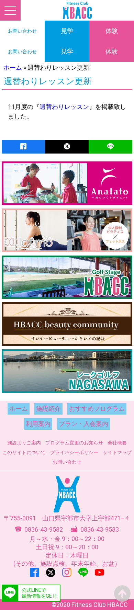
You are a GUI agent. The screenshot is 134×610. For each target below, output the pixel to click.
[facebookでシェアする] (23, 147)
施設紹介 (48, 408)
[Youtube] (99, 572)
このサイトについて (24, 452)
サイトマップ (117, 452)
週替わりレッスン (64, 106)
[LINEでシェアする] (110, 147)
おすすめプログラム (97, 408)
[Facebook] (34, 572)
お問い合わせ (67, 462)
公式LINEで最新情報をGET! (39, 593)
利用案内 (38, 423)
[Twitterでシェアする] (66, 147)
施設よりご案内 (24, 442)
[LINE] (83, 572)
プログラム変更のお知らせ (74, 442)
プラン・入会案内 (83, 423)
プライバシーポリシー (74, 452)
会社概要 (117, 442)
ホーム (12, 67)
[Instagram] (66, 572)
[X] (50, 572)
